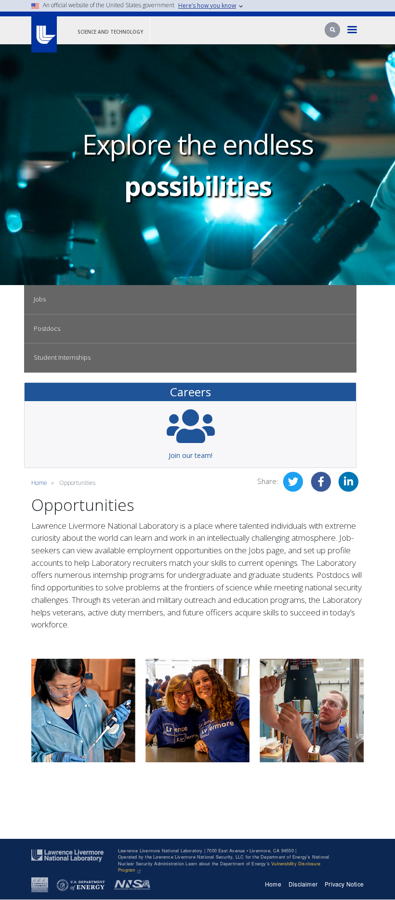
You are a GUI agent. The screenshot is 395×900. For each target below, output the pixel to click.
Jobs (40, 299)
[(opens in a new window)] (39, 884)
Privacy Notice (344, 884)
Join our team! (190, 455)
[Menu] (352, 30)
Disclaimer (303, 884)
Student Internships (62, 357)
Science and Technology (110, 31)
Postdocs (47, 328)
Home (39, 483)
